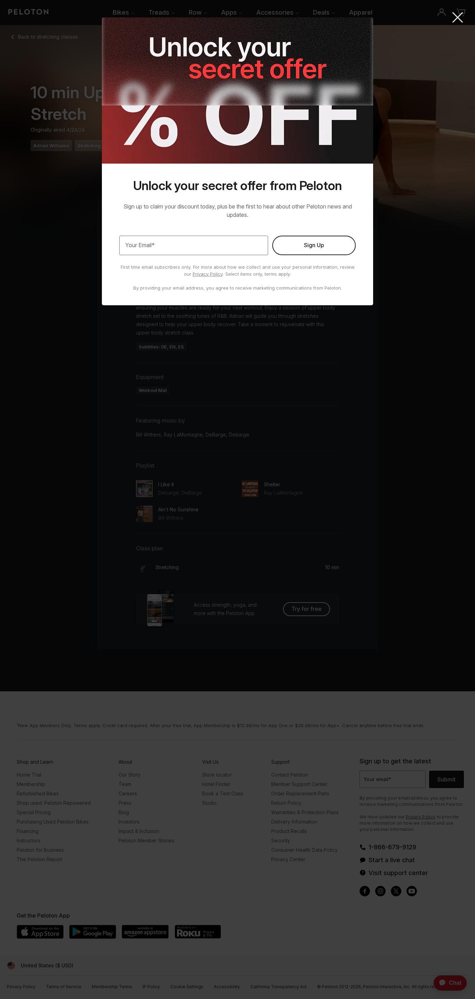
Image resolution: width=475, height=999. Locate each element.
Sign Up (314, 245)
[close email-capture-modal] (457, 18)
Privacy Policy (208, 274)
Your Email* (140, 245)
